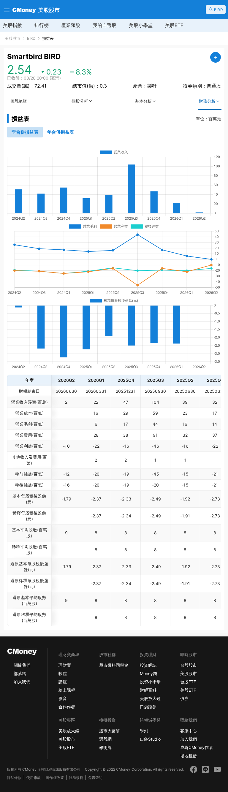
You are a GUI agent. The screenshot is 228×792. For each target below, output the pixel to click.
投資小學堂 (150, 681)
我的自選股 (104, 25)
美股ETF (174, 25)
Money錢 (148, 673)
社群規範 (76, 777)
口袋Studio (150, 739)
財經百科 (148, 690)
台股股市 (188, 665)
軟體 (62, 673)
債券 (184, 698)
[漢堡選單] (6, 9)
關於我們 (22, 665)
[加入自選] (215, 57)
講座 (62, 681)
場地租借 (188, 755)
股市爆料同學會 (113, 665)
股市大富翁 (109, 730)
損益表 (48, 38)
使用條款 (33, 777)
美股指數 (12, 25)
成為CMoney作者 (196, 747)
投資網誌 (148, 665)
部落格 (20, 673)
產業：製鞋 (145, 86)
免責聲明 (95, 777)
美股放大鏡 (150, 698)
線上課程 (66, 690)
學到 (144, 730)
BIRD (31, 38)
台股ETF (188, 681)
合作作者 (66, 706)
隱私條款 (14, 777)
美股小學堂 (141, 25)
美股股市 (12, 38)
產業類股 (70, 25)
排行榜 (41, 25)
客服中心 (188, 730)
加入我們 (22, 681)
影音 (62, 698)
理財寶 (64, 665)
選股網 (105, 739)
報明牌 (105, 747)
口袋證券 (148, 706)
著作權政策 (55, 777)
